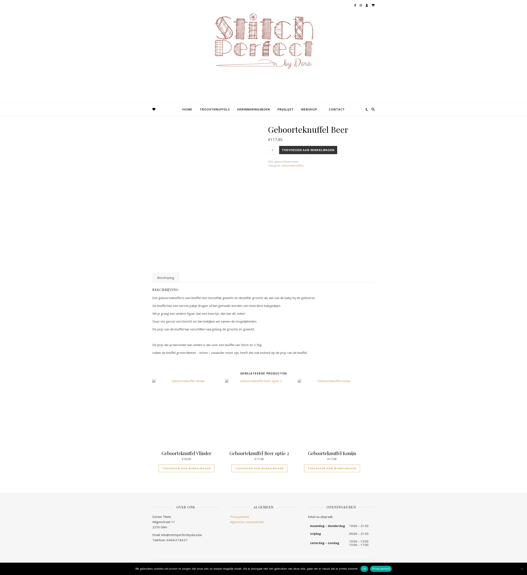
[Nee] (522, 569)
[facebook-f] (355, 5)
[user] (367, 5)
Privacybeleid (239, 517)
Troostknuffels (215, 109)
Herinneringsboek (253, 109)
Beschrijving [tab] (165, 278)
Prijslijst (285, 109)
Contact (337, 109)
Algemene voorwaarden (247, 522)
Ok (364, 568)
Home (187, 109)
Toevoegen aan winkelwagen (308, 150)
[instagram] (361, 5)
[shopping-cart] (373, 5)
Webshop (309, 109)
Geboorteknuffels (292, 165)
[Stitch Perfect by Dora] (263, 42)
